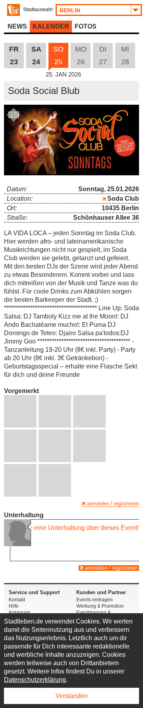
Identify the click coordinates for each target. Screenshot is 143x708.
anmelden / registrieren (113, 504)
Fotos (86, 26)
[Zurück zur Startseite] (13, 10)
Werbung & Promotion (100, 606)
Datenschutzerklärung (35, 679)
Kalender (51, 26)
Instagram (19, 612)
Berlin (70, 10)
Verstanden (72, 696)
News (17, 26)
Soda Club (122, 198)
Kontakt (17, 599)
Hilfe (14, 606)
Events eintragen (94, 599)
